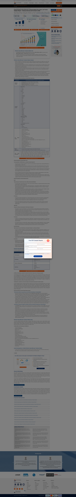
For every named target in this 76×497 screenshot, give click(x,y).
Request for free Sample (38, 256)
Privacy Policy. (45, 253)
